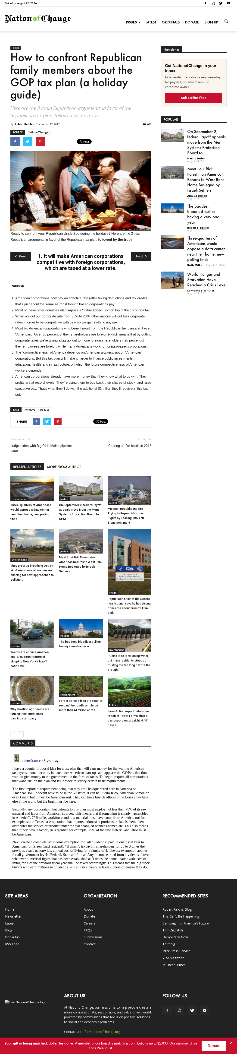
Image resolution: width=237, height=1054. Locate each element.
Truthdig (168, 944)
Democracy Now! (175, 937)
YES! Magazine (173, 958)
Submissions (93, 937)
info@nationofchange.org (101, 1031)
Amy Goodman (197, 195)
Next (139, 256)
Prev (22, 256)
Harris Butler (196, 158)
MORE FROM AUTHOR (64, 467)
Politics (15, 47)
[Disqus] (81, 810)
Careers (89, 923)
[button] (226, 21)
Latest (151, 22)
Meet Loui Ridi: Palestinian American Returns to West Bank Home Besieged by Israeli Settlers (206, 179)
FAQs (88, 930)
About (88, 909)
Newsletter (13, 916)
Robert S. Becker (198, 227)
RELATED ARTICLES (27, 467)
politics (44, 409)
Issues (131, 22)
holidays (30, 409)
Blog (8, 930)
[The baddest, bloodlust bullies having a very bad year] (81, 628)
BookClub (12, 937)
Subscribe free (193, 97)
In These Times (174, 965)
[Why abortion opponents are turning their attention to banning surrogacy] (32, 690)
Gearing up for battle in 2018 (129, 446)
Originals (171, 22)
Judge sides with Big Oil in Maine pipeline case (41, 448)
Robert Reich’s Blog (177, 909)
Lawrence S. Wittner (200, 290)
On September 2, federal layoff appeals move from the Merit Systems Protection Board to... (206, 142)
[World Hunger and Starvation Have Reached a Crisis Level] (172, 280)
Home (9, 909)
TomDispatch (172, 930)
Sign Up (211, 22)
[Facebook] (205, 3)
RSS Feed (12, 944)
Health (113, 593)
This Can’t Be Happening (180, 916)
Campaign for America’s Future (185, 923)
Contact (90, 944)
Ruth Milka (195, 265)
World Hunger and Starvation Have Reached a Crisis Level (206, 279)
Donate (192, 22)
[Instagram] (213, 3)
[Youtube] (228, 3)
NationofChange (38, 132)
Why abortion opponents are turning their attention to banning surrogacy (29, 713)
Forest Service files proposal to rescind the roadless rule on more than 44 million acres (81, 705)
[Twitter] (220, 3)
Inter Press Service (176, 951)
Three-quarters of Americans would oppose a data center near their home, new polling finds (206, 248)
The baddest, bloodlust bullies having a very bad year (203, 214)
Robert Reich (23, 124)
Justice (64, 499)
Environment (19, 499)
